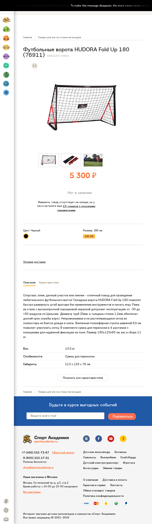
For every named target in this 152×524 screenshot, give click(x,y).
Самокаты (89, 457)
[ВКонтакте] (86, 439)
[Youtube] (111, 439)
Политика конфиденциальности (103, 496)
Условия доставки (34, 262)
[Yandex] (123, 439)
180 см (89, 236)
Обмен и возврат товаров (99, 490)
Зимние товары (112, 468)
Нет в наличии (80, 192)
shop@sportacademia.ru (38, 467)
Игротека (129, 463)
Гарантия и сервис (94, 485)
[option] (49, 160)
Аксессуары (90, 468)
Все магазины (32, 492)
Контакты (116, 485)
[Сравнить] (35, 68)
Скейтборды (128, 457)
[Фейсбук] (98, 439)
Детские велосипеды (96, 452)
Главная (27, 37)
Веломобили (108, 457)
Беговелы (120, 452)
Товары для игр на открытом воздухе (59, 37)
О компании (90, 480)
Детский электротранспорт (101, 463)
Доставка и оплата (115, 480)
